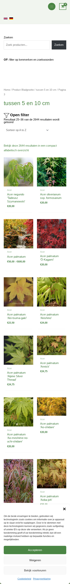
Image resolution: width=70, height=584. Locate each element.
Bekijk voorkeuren (35, 570)
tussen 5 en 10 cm (46, 89)
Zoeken (8, 37)
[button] (64, 509)
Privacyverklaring (42, 579)
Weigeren (35, 560)
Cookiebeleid (24, 579)
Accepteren (35, 550)
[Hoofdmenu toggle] (51, 6)
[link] (5, 18)
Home (7, 89)
